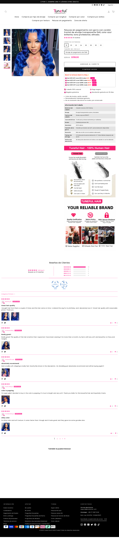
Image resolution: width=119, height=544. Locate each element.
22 (76, 45)
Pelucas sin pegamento (62, 20)
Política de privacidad (10, 518)
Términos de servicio (10, 521)
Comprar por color (77, 17)
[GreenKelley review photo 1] (5, 345)
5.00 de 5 (41, 270)
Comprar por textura (40, 20)
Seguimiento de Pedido (10, 513)
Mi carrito (28, 510)
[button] (68, 38)
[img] (5, 299)
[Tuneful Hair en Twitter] (92, 525)
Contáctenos (7, 510)
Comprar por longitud (57, 17)
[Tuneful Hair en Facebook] (85, 525)
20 (71, 45)
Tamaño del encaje (72, 49)
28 (91, 45)
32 (101, 45)
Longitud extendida (72, 42)
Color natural (55, 521)
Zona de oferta (80, 20)
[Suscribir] (105, 519)
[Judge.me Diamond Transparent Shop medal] (63, 284)
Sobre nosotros (8, 508)
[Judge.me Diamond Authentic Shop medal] (55, 284)
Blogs (5, 524)
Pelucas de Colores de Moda (60, 516)
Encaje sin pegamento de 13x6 (76, 52)
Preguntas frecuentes (32, 513)
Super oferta (55, 508)
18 (66, 45)
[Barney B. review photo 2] (15, 316)
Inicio (17, 17)
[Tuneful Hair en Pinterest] (95, 525)
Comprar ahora (89, 69)
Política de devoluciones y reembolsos (37, 524)
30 (96, 45)
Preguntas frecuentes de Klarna (35, 516)
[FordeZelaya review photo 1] (5, 427)
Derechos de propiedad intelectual (36, 521)
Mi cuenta (28, 508)
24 (81, 45)
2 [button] (57, 439)
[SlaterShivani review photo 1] (5, 372)
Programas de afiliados (32, 518)
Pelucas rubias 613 (57, 513)
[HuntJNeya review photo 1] (5, 399)
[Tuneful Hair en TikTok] (99, 525)
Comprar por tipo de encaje (33, 17)
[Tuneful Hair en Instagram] (82, 525)
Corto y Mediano (56, 518)
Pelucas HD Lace (56, 510)
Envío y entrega (8, 516)
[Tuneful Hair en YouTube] (88, 525)
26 (86, 45)
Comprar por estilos (95, 17)
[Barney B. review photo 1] (5, 316)
